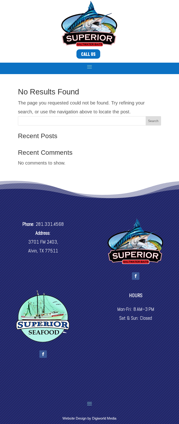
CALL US (88, 54)
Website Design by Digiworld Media (89, 418)
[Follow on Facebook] (135, 276)
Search (153, 121)
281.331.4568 (50, 224)
